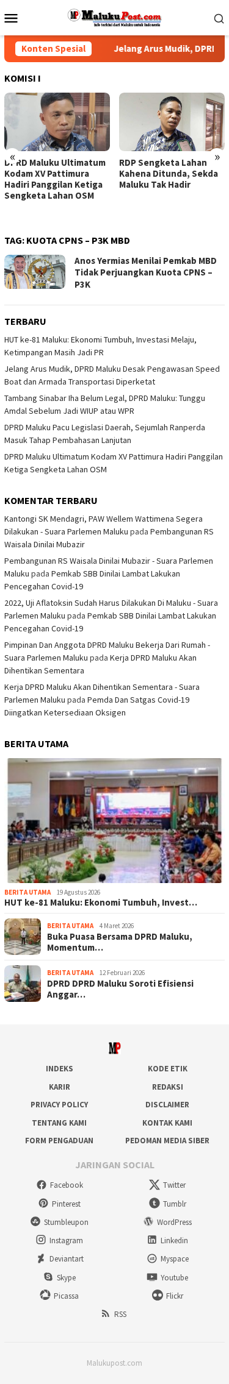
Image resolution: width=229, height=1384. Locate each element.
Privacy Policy (59, 1104)
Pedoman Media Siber (167, 1140)
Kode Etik (167, 1068)
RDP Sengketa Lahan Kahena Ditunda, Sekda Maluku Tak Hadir (168, 173)
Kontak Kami (167, 1123)
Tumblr (174, 1204)
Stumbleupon (66, 1222)
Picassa (66, 1296)
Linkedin (174, 1240)
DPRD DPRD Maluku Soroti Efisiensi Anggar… (120, 989)
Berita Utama (27, 892)
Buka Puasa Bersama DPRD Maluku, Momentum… (119, 942)
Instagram (66, 1240)
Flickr (174, 1296)
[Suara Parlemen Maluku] (114, 16)
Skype (66, 1277)
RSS (120, 1314)
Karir (59, 1087)
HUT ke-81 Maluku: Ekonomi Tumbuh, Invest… (100, 902)
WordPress (174, 1222)
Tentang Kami (59, 1123)
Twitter (174, 1185)
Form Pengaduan (59, 1140)
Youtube (174, 1277)
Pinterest (66, 1204)
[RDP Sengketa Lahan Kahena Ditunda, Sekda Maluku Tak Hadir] (172, 122)
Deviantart (66, 1259)
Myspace (175, 1259)
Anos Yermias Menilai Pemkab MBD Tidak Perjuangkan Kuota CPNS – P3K (146, 272)
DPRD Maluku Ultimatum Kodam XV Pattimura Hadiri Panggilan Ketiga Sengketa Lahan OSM (55, 179)
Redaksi (167, 1087)
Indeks (59, 1068)
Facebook (66, 1185)
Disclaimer (167, 1104)
